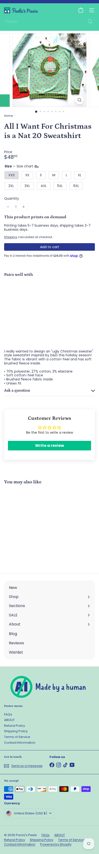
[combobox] (49, 21)
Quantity (11, 199)
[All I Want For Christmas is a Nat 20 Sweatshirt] (49, 295)
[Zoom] (79, 100)
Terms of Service (17, 737)
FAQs (8, 714)
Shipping (10, 237)
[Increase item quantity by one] (24, 207)
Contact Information (19, 742)
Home (8, 115)
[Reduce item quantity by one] (8, 207)
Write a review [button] (49, 445)
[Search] (90, 21)
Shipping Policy (16, 731)
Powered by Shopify (55, 844)
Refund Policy (14, 725)
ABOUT (9, 720)
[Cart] (80, 10)
